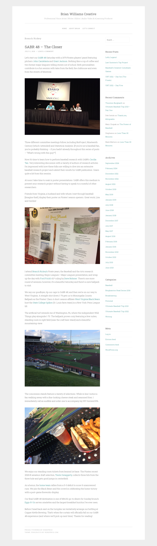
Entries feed (110, 339)
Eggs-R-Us (30, 502)
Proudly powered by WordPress (39, 530)
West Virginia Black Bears (87, 299)
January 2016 (110, 247)
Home (64, 28)
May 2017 (109, 231)
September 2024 (112, 163)
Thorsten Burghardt (113, 103)
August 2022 (110, 184)
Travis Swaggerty (63, 475)
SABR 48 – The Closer (43, 46)
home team (45, 485)
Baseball (109, 285)
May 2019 (109, 194)
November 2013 (111, 252)
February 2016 (111, 241)
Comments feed (112, 344)
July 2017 (109, 226)
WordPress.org (111, 350)
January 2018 (110, 215)
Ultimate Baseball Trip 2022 (117, 311)
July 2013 (109, 262)
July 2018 (109, 205)
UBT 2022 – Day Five (114, 85)
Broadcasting (110, 295)
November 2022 (112, 179)
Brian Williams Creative (78, 14)
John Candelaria (41, 61)
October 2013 (110, 257)
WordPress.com (51, 532)
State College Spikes (43, 302)
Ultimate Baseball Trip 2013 (116, 306)
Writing (108, 316)
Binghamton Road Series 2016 (117, 290)
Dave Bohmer (70, 278)
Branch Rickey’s (40, 271)
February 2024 (111, 168)
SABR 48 (42, 57)
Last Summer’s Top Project (116, 62)
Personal (109, 301)
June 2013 (109, 267)
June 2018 (109, 210)
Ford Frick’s (45, 278)
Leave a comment (46, 51)
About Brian (74, 28)
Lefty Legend (111, 57)
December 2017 (111, 220)
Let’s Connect (88, 28)
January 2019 (110, 200)
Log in (108, 334)
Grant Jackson (60, 61)
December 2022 (111, 173)
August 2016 (110, 236)
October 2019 (110, 189)
